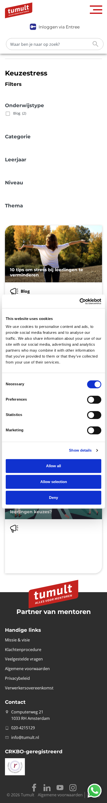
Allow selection (53, 482)
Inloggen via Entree (59, 26)
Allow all (53, 466)
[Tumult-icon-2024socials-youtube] (60, 788)
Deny (53, 497)
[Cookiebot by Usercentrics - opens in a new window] (79, 301)
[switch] (94, 400)
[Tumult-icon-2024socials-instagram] (73, 788)
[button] (96, 9)
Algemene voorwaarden (60, 795)
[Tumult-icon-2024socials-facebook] (34, 788)
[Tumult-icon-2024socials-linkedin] (47, 788)
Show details (80, 450)
